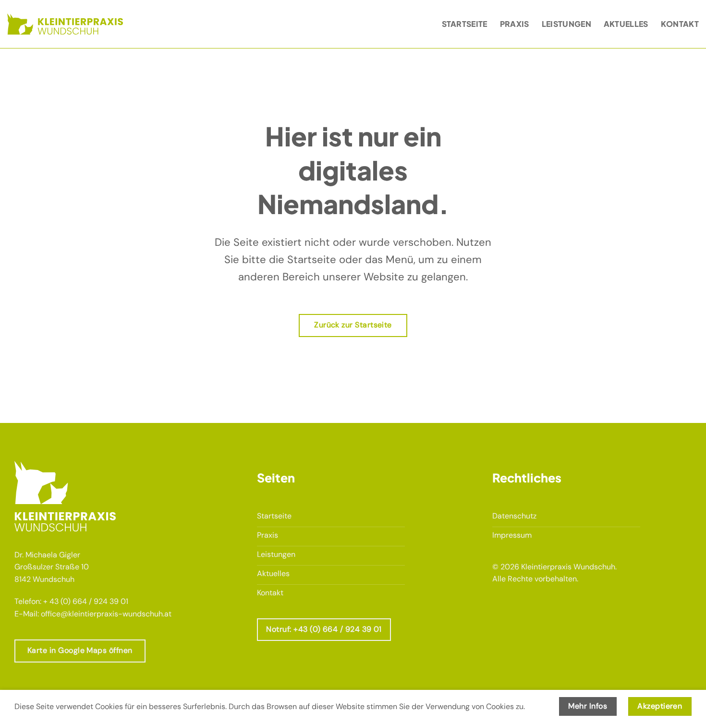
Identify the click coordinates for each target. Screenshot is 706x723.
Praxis (514, 24)
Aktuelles (626, 24)
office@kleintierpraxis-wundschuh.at (106, 614)
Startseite (464, 24)
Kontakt (680, 24)
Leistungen (566, 24)
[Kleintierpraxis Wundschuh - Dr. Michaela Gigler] (65, 23)
